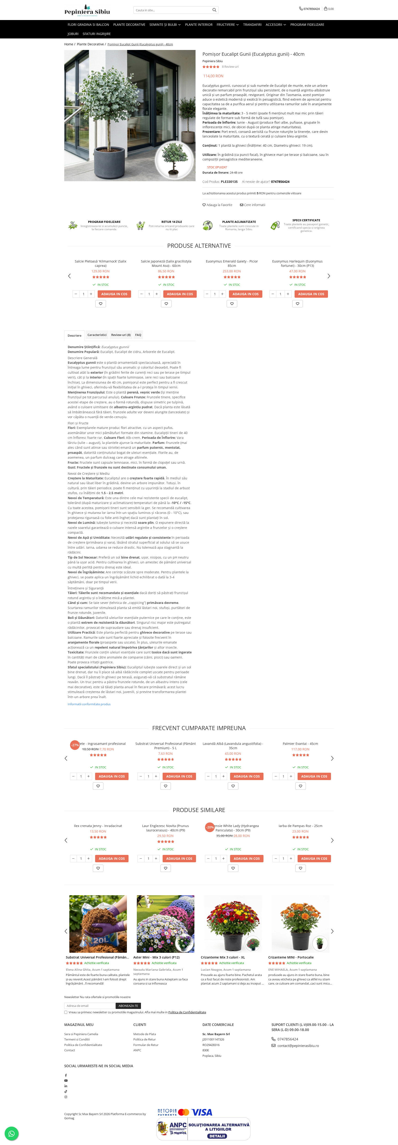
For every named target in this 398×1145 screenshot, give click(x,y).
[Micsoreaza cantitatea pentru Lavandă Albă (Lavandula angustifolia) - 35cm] (208, 776)
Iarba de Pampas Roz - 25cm (300, 826)
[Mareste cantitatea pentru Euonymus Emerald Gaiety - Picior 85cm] (222, 294)
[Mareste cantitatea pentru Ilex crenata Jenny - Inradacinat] (88, 858)
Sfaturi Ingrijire (97, 34)
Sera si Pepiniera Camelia (81, 1034)
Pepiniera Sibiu (212, 61)
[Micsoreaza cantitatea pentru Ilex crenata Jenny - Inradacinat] (73, 858)
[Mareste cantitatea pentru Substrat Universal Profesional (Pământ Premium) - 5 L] (156, 776)
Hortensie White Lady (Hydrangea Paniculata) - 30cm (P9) (233, 828)
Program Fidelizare (307, 24)
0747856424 (287, 1039)
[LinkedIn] (65, 1086)
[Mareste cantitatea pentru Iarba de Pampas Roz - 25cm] (291, 858)
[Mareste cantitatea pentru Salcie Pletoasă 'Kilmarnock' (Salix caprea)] (91, 294)
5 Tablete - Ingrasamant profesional (98, 743)
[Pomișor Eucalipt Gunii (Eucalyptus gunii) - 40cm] (130, 115)
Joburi (73, 34)
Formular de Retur (145, 1045)
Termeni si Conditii (77, 1039)
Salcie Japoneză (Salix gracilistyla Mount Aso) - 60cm (166, 263)
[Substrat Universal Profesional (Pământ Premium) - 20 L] (98, 924)
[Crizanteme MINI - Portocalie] (300, 924)
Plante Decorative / (92, 44)
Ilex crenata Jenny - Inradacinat (98, 826)
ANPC (137, 1050)
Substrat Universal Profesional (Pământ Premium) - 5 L (165, 745)
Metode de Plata (144, 1034)
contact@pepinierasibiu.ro (298, 1045)
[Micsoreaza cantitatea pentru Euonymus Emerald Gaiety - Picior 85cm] (207, 294)
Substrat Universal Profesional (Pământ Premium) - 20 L (109, 957)
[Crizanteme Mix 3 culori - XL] (233, 924)
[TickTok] (65, 1091)
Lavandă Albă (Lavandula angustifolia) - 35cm (233, 745)
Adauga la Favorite (219, 205)
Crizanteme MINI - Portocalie (291, 957)
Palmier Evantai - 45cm (300, 743)
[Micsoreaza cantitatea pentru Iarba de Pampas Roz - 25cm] (275, 858)
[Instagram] (65, 1097)
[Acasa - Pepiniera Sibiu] (87, 10)
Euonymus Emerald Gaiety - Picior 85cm (232, 263)
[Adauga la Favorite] (100, 303)
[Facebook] (65, 1075)
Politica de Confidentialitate (187, 1012)
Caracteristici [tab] (97, 335)
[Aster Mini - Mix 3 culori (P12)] (165, 924)
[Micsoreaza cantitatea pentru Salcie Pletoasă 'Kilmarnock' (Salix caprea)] (76, 294)
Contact (69, 1050)
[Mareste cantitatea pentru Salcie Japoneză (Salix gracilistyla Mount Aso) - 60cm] (156, 294)
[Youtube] (65, 1080)
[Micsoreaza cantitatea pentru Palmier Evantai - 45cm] (275, 776)
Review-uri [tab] (121, 335)
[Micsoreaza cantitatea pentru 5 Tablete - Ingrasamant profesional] (73, 776)
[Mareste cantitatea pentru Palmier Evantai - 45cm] (291, 776)
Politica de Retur (144, 1039)
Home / (70, 44)
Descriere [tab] (74, 335)
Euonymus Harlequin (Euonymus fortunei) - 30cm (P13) (297, 263)
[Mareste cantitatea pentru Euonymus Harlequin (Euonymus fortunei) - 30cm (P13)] (288, 294)
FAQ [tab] (138, 335)
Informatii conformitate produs (89, 704)
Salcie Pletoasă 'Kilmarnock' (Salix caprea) (100, 263)
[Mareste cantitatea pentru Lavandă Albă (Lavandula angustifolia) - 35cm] (223, 776)
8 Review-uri (230, 66)
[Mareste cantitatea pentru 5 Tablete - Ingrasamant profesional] (88, 776)
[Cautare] (214, 10)
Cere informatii (254, 205)
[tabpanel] (130, 115)
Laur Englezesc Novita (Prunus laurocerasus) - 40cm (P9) (165, 828)
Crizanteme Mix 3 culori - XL (223, 957)
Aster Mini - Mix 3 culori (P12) (156, 957)
